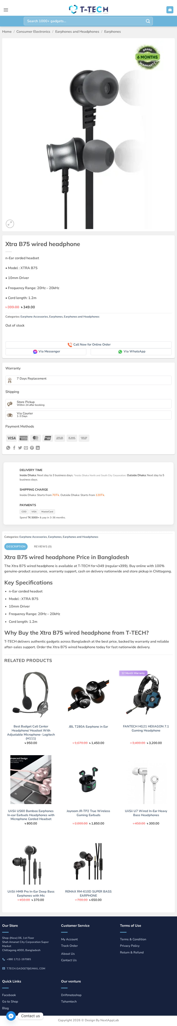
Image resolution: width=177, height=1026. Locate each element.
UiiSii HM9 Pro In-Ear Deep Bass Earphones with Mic (31, 893)
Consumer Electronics (33, 31)
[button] (5, 10)
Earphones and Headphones (77, 31)
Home (7, 31)
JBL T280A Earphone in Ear (88, 727)
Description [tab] (15, 547)
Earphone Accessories (34, 317)
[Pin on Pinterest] (32, 448)
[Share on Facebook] (14, 448)
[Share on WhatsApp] (8, 448)
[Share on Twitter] (20, 448)
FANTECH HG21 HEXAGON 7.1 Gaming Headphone (146, 728)
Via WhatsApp (134, 351)
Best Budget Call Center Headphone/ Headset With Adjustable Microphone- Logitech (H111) (31, 732)
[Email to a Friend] (26, 448)
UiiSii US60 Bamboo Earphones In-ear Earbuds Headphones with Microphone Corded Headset (30, 815)
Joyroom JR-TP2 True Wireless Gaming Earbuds (88, 813)
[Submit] (148, 21)
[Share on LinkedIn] (38, 448)
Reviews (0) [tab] (43, 547)
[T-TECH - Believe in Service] (88, 10)
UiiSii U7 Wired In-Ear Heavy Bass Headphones (146, 813)
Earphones (112, 31)
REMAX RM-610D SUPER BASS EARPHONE (88, 893)
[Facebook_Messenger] (11, 1016)
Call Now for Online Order (92, 344)
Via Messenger (49, 351)
